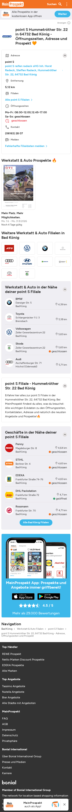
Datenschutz (10, 735)
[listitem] (18, 196)
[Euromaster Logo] (45, 262)
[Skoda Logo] (27, 273)
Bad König (6, 629)
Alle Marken (9, 670)
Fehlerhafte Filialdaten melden (24, 146)
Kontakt (7, 767)
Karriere (7, 773)
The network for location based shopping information (35, 795)
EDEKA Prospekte (13, 665)
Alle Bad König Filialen (36, 522)
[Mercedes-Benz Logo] (63, 248)
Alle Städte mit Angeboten (19, 703)
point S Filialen (56, 629)
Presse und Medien (14, 762)
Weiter (62, 14)
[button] (67, 4)
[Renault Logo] (63, 262)
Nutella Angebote (13, 691)
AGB (5, 724)
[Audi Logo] (9, 262)
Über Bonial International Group (21, 756)
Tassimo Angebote (13, 686)
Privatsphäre (9, 741)
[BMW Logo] (45, 248)
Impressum (9, 729)
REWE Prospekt (11, 654)
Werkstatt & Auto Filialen (30, 629)
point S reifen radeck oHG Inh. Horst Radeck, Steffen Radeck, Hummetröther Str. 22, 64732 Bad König (31, 70)
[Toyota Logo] (9, 273)
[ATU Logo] (9, 248)
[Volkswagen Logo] (27, 248)
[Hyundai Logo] (27, 262)
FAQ (5, 718)
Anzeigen (61, 23)
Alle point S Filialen (17, 99)
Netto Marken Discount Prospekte (23, 659)
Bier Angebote (11, 697)
